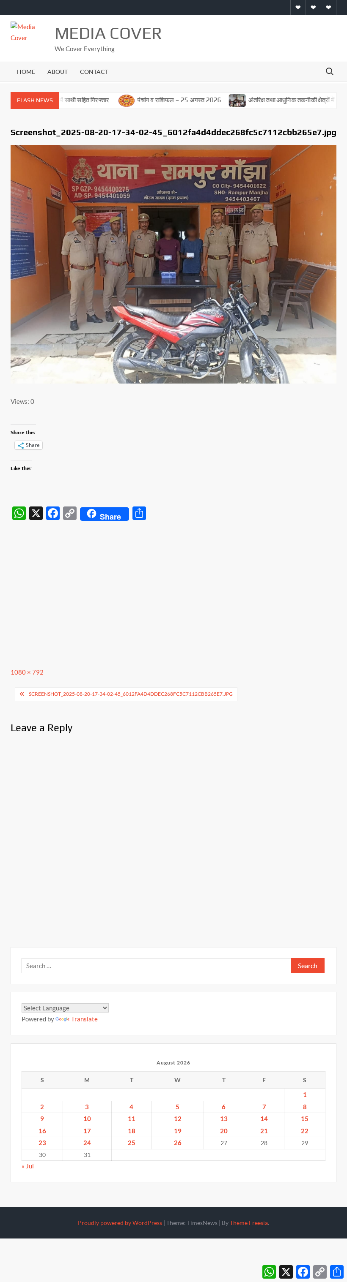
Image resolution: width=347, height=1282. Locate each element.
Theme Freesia (249, 1222)
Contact (94, 71)
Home (26, 71)
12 (178, 1118)
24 (87, 1142)
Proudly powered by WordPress (120, 1222)
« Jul (28, 1166)
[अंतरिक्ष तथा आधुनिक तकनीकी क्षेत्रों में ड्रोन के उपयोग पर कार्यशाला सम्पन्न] (215, 99)
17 (87, 1131)
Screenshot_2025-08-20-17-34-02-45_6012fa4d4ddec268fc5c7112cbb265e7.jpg (131, 694)
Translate (84, 1019)
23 (42, 1142)
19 (178, 1131)
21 (264, 1131)
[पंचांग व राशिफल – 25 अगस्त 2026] (104, 99)
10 (87, 1118)
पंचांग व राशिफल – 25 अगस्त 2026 (156, 99)
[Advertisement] (174, 587)
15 (304, 1118)
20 (224, 1131)
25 (131, 1142)
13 (224, 1118)
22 (304, 1131)
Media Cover (108, 33)
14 (264, 1118)
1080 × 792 (27, 672)
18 (131, 1131)
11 (131, 1118)
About (57, 71)
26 (178, 1142)
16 (42, 1131)
